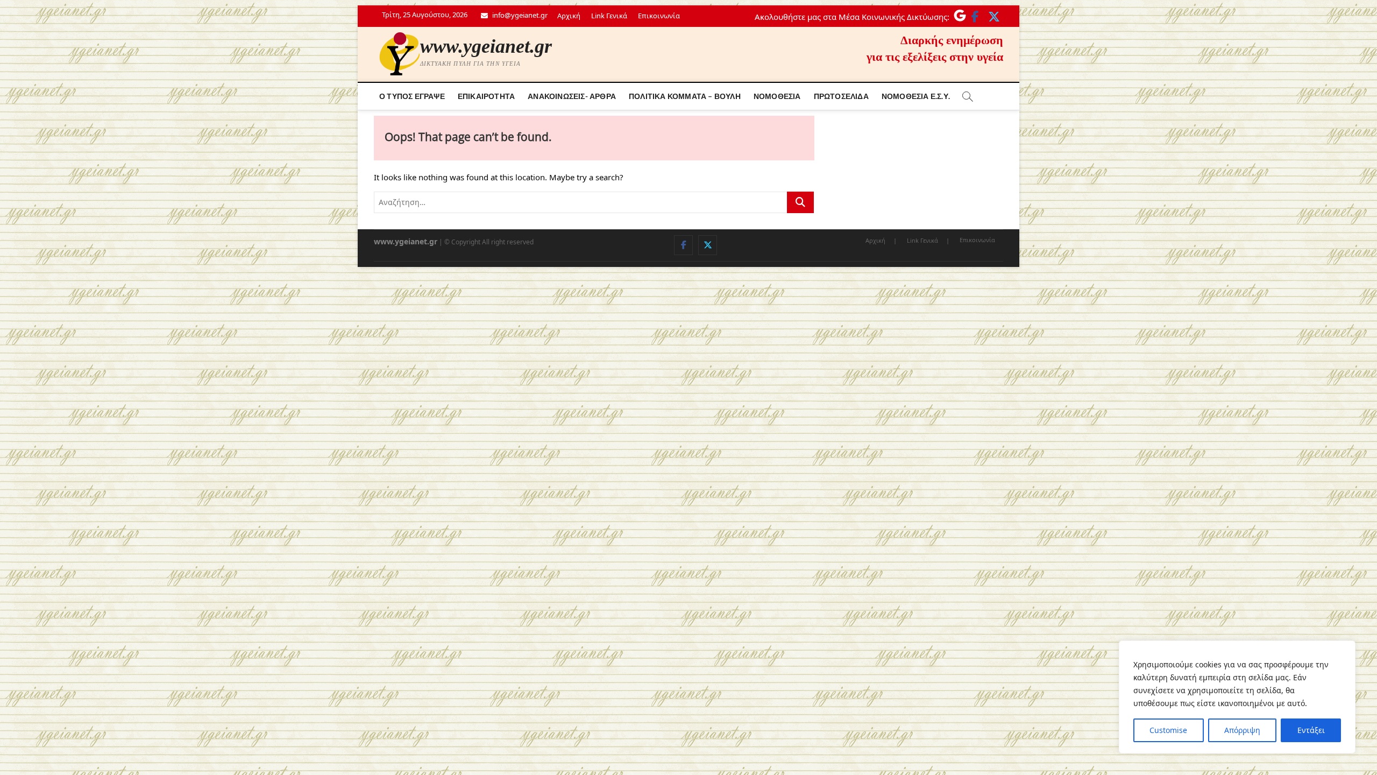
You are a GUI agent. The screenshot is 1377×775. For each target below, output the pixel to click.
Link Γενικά (609, 15)
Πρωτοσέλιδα (841, 96)
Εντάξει (1311, 730)
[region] (1237, 696)
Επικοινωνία (659, 15)
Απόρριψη (1242, 730)
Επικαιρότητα (486, 96)
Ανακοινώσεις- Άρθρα (572, 96)
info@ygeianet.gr (519, 15)
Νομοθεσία (777, 96)
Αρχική (568, 15)
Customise (1168, 730)
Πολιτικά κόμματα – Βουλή (685, 96)
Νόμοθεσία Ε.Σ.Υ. (916, 96)
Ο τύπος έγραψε (412, 96)
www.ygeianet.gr (486, 46)
